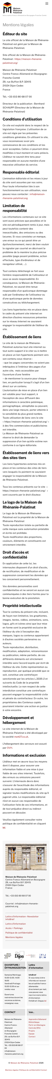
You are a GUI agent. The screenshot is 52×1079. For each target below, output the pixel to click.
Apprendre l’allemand (37, 1019)
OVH (9, 747)
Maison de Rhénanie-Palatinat (24, 1063)
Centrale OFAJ (35, 1028)
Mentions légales (14, 937)
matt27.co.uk (21, 736)
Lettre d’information (15, 924)
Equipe (31, 1034)
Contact (32, 1036)
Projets (32, 1031)
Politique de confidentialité (19, 932)
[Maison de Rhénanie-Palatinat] (12, 12)
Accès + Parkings (14, 928)
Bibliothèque (34, 1022)
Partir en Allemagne (37, 1025)
